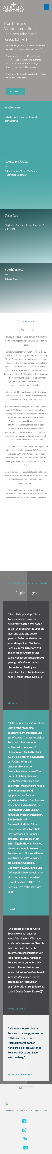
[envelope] (26, 1149)
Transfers (11, 215)
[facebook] (26, 1122)
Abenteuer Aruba (16, 161)
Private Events (12, 279)
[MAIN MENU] (46, 7)
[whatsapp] (26, 1131)
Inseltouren (12, 107)
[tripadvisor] (26, 1140)
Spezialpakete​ (14, 269)
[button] (15, 91)
